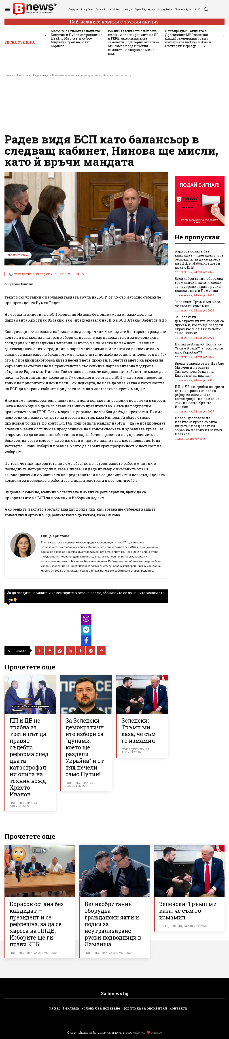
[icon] (86, 621)
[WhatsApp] (59, 650)
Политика (23, 75)
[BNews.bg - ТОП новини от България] (34, 9)
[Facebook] (39, 650)
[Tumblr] (80, 650)
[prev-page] (46, 35)
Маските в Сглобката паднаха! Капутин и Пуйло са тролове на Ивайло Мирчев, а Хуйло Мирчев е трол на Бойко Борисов (76, 38)
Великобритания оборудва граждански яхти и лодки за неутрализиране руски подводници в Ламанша (199, 284)
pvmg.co (156, 1033)
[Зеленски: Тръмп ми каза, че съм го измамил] (142, 694)
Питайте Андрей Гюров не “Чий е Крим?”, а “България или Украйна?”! (199, 348)
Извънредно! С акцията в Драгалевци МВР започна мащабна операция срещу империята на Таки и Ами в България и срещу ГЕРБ (188, 38)
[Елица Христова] (22, 553)
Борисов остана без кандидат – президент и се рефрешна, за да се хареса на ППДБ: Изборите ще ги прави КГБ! (199, 259)
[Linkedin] (70, 650)
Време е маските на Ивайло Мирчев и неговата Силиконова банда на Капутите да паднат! (199, 369)
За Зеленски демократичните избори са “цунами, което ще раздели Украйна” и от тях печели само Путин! (85, 747)
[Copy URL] (101, 650)
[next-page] (223, 35)
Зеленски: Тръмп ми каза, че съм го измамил (138, 730)
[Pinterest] (49, 650)
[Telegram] (90, 650)
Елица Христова (22, 284)
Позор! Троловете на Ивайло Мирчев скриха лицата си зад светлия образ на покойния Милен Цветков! (199, 426)
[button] (205, 9)
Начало (9, 75)
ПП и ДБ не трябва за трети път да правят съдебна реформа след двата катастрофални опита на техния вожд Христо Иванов (29, 757)
